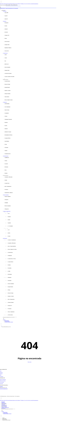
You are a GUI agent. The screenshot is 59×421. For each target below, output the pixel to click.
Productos (1, 373)
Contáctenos (1, 376)
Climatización (5, 102)
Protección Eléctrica (5, 175)
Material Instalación (5, 79)
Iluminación (4, 21)
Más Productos (5, 238)
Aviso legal (1, 383)
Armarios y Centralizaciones (6, 211)
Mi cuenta (1, 372)
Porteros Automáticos (4, 406)
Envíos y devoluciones (3, 379)
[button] (3, 10)
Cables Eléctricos (5, 53)
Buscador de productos (6, 317)
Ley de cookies (2, 382)
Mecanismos (3, 401)
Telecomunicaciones (4, 405)
